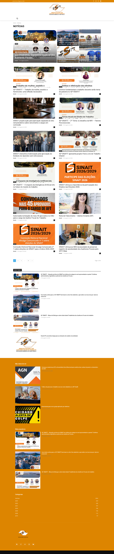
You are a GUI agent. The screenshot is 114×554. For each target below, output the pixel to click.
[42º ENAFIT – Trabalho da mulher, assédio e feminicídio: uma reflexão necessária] (34, 77)
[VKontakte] (33, 544)
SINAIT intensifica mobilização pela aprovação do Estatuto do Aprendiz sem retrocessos (32, 155)
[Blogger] (16, 544)
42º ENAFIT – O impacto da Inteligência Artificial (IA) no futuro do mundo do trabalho (34, 186)
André (14, 94)
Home (14, 23)
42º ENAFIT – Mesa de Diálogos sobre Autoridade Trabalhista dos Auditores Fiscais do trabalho (67, 315)
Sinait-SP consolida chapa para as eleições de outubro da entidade (59, 336)
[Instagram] (96, 1)
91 (28, 260)
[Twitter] (98, 1)
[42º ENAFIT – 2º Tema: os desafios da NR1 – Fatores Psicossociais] (80, 108)
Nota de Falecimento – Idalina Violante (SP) (76, 216)
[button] (17, 18)
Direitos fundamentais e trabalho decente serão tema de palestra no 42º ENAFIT (79, 91)
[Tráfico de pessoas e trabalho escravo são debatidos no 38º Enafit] (27, 395)
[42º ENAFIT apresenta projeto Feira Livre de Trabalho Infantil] (80, 141)
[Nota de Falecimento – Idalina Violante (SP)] (80, 203)
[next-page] (32, 260)
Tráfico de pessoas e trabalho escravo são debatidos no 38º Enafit (60, 387)
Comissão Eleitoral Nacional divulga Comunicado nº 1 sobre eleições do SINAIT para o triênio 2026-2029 (33, 248)
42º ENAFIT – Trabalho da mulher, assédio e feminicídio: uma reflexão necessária (30, 91)
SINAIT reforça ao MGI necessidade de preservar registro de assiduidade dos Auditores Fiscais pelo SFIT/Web (78, 249)
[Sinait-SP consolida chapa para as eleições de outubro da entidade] (68, 54)
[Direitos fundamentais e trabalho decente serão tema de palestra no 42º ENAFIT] (80, 77)
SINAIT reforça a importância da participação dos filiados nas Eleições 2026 (78, 186)
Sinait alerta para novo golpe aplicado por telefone (55, 406)
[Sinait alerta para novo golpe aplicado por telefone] (27, 414)
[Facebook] (94, 1)
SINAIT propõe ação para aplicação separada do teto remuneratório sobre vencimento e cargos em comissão (33, 123)
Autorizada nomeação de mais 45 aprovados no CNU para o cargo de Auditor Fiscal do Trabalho (33, 217)
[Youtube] (101, 1)
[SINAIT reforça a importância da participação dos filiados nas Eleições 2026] (80, 172)
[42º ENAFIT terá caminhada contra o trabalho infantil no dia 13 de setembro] (90, 54)
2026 (16, 43)
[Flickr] (25, 544)
